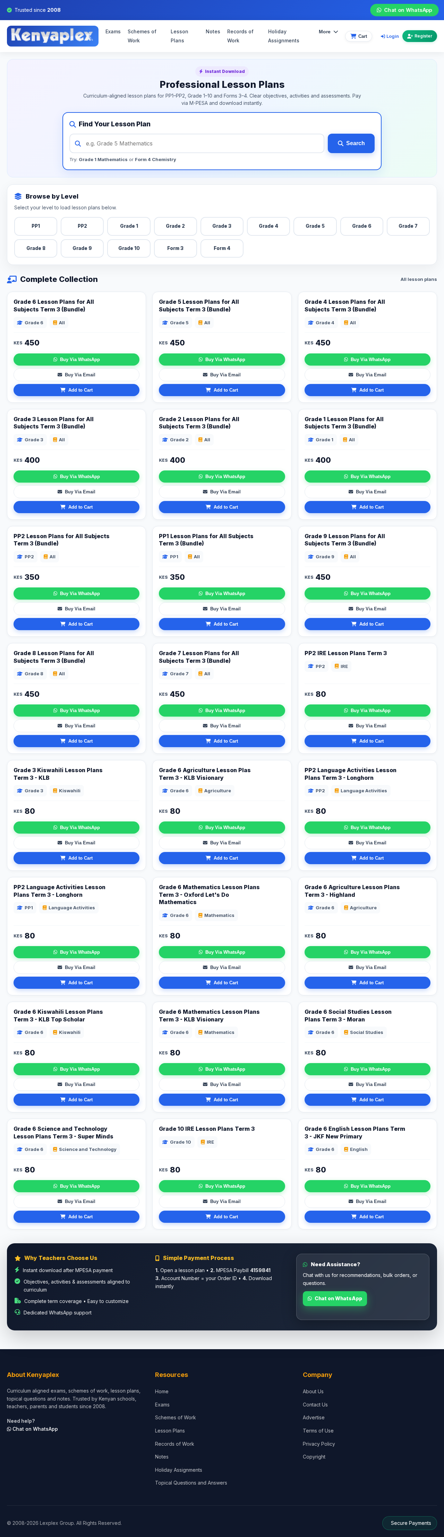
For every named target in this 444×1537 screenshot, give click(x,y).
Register (423, 36)
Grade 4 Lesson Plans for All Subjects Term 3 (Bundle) (345, 305)
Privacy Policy (319, 1444)
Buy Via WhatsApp (80, 359)
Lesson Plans (179, 36)
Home (162, 1391)
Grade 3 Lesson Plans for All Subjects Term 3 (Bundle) (54, 423)
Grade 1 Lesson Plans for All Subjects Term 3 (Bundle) (344, 423)
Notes (213, 32)
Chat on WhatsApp (408, 10)
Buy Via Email (80, 374)
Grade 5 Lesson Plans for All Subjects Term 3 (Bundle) (199, 305)
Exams (113, 32)
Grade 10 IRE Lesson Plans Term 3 (207, 1128)
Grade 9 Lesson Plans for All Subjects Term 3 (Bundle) (345, 540)
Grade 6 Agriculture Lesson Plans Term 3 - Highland (352, 891)
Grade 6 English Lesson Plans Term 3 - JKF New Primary (355, 1132)
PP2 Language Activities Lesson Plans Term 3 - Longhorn (59, 891)
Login (392, 36)
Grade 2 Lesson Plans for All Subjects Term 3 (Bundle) (199, 423)
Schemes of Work (142, 36)
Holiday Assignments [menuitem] (283, 36)
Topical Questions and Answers (191, 1483)
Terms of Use (318, 1431)
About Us (313, 1391)
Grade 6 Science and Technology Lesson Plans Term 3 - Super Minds (63, 1132)
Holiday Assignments (178, 1470)
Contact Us (315, 1404)
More (325, 32)
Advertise (314, 1417)
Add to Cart (80, 390)
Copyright (314, 1457)
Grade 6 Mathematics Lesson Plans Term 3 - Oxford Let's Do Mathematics (209, 894)
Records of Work (240, 36)
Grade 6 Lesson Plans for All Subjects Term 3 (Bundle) (54, 305)
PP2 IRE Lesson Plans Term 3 (346, 653)
